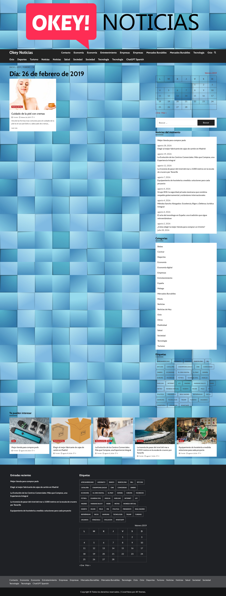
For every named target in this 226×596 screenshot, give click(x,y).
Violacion (173, 405)
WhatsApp (185, 405)
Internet (171, 383)
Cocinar (160, 252)
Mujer (194, 389)
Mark (212, 383)
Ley (179, 383)
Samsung (160, 400)
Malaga (160, 288)
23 (203, 101)
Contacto (65, 52)
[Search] (215, 52)
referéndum (197, 394)
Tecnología (198, 52)
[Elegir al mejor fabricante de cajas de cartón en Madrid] (71, 431)
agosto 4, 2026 (192, 453)
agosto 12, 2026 (109, 453)
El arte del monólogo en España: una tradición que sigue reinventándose (182, 216)
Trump (183, 400)
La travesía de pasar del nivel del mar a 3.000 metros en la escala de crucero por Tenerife (185, 170)
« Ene (158, 112)
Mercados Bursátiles (156, 52)
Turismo (34, 59)
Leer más (14, 128)
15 (195, 95)
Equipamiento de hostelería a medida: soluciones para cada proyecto (183, 182)
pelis (202, 389)
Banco (187, 361)
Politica (160, 394)
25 (160, 107)
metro (159, 389)
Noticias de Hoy (17, 107)
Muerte (185, 389)
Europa (160, 378)
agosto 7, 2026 (150, 456)
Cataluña (170, 367)
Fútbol (181, 378)
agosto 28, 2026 (26, 451)
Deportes (22, 59)
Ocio (210, 52)
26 (169, 107)
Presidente (172, 394)
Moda (160, 299)
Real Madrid (184, 394)
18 (160, 101)
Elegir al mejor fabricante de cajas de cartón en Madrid (181, 148)
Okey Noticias (21, 52)
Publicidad (162, 325)
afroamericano (163, 361)
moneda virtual (172, 389)
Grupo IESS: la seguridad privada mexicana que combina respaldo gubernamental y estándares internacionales (182, 193)
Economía (79, 52)
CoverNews (126, 591)
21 (186, 101)
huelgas (160, 383)
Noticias (45, 59)
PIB (209, 389)
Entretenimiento (108, 52)
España (160, 283)
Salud (67, 59)
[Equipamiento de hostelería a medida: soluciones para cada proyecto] (197, 431)
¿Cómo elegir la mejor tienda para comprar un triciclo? (181, 227)
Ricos (208, 394)
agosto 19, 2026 (67, 453)
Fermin (15, 117)
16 (203, 95)
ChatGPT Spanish (135, 59)
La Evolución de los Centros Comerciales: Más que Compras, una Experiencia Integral (185, 158)
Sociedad (77, 59)
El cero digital (183, 372)
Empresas (125, 52)
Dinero (160, 372)
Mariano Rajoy (200, 383)
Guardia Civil (193, 378)
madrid (187, 383)
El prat (196, 372)
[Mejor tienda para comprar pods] (29, 431)
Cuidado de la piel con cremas (28, 113)
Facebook (170, 378)
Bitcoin (160, 367)
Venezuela (161, 405)
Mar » (163, 112)
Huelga (205, 378)
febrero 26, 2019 (26, 117)
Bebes (160, 246)
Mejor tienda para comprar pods (171, 140)
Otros (160, 320)
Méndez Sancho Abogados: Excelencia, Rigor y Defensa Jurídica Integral (185, 205)
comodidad (207, 367)
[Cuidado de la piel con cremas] (32, 94)
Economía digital (164, 267)
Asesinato (177, 361)
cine (197, 367)
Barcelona (198, 361)
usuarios (204, 400)
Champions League (185, 367)
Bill (208, 361)
